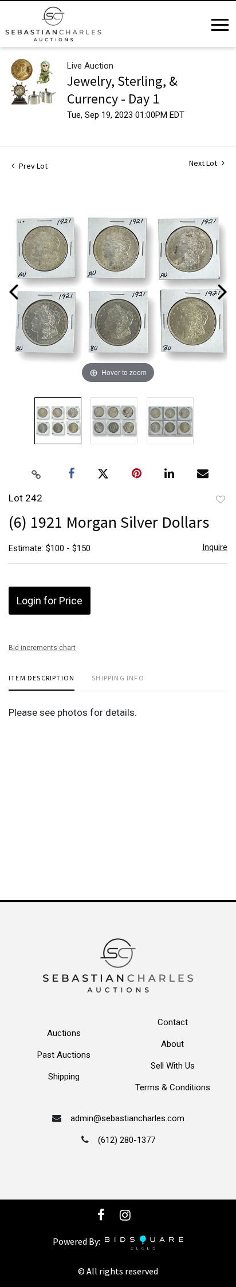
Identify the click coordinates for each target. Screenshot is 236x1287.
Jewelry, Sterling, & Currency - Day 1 (122, 89)
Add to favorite (220, 499)
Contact (173, 1022)
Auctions (64, 1033)
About (172, 1044)
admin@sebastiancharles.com (127, 1118)
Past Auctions (64, 1055)
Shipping (64, 1076)
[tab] (41, 682)
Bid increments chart (42, 648)
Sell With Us (173, 1066)
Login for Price (49, 601)
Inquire (214, 546)
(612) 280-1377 (126, 1140)
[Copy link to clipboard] (37, 474)
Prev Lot (32, 166)
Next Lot (204, 163)
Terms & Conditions (172, 1087)
